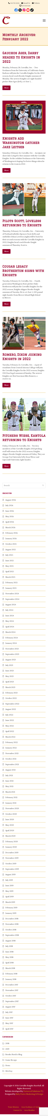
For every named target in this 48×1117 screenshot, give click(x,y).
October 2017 (10, 996)
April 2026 (9, 522)
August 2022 (10, 709)
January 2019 (10, 913)
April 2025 (9, 571)
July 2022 (9, 715)
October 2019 (10, 864)
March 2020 (10, 836)
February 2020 (11, 841)
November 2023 (12, 649)
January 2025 (11, 588)
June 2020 (9, 819)
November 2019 (11, 858)
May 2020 (9, 825)
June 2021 (9, 781)
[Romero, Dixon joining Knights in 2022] (24, 333)
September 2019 (12, 869)
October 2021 (10, 759)
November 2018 (11, 924)
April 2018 (9, 963)
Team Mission (13, 1107)
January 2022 (11, 748)
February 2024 (11, 638)
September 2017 (12, 1001)
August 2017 (10, 1007)
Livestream (26, 6)
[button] (44, 20)
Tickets (37, 3)
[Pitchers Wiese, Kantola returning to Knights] (24, 414)
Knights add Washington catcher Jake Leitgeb (21, 143)
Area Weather (29, 1110)
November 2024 (12, 594)
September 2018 (12, 935)
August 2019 (10, 874)
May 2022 (9, 726)
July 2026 (9, 505)
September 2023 (12, 654)
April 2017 (9, 1029)
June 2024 (9, 616)
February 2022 (11, 742)
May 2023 (9, 676)
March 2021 (10, 792)
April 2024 (9, 627)
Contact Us (17, 1110)
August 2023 (10, 660)
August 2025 (10, 550)
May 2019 (9, 891)
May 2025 (9, 566)
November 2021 (11, 753)
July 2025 (9, 555)
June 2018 (9, 952)
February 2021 (11, 797)
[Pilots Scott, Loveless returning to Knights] (24, 199)
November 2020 (12, 808)
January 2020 (11, 847)
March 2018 (10, 968)
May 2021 (9, 786)
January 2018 (10, 979)
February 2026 (11, 533)
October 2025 (11, 544)
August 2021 (10, 770)
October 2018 (10, 930)
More (6, 88)
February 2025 (11, 582)
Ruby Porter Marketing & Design (29, 1094)
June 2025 (9, 561)
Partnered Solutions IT (32, 1091)
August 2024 (10, 605)
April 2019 (9, 897)
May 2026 (9, 516)
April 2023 (9, 682)
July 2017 (9, 1012)
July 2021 (9, 775)
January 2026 (11, 538)
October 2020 (11, 814)
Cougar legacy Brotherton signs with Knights (23, 271)
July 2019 (9, 880)
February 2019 (11, 908)
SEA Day (8, 1071)
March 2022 (10, 737)
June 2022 (9, 720)
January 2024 (11, 643)
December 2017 (11, 985)
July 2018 (9, 946)
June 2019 (9, 885)
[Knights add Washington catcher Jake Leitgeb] (24, 117)
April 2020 (9, 830)
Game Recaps (11, 1060)
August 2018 (10, 941)
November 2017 (11, 990)
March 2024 (10, 632)
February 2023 (11, 693)
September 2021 (12, 764)
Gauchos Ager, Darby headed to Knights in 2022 (21, 57)
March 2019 (10, 902)
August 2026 (10, 500)
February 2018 (11, 974)
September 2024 (12, 599)
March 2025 (10, 577)
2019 (7, 1049)
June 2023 (9, 671)
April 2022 (9, 731)
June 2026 (9, 511)
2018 (7, 1043)
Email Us (26, 3)
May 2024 (9, 621)
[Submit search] (43, 485)
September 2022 (12, 704)
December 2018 (11, 919)
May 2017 (9, 1023)
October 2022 (11, 698)
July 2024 (9, 610)
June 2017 (9, 1018)
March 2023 (10, 687)
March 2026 (10, 527)
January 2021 (10, 803)
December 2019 (11, 853)
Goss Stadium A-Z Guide (30, 1107)
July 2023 (9, 665)
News (7, 1065)
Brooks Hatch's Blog (13, 1054)
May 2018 (9, 957)
